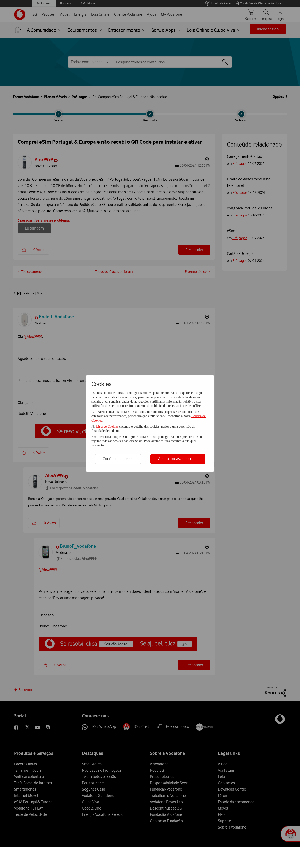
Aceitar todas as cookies (177, 458)
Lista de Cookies (107, 426)
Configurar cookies (118, 458)
